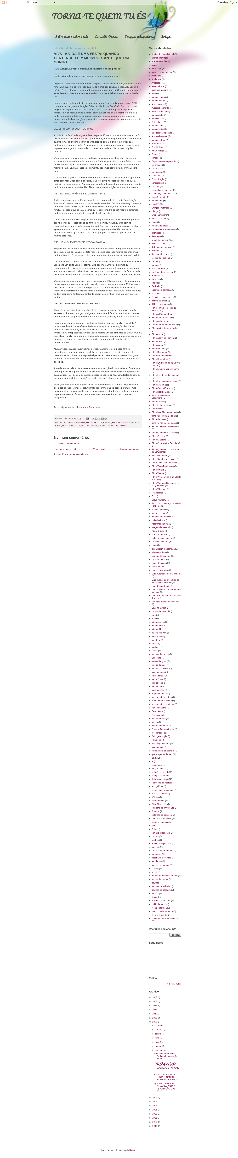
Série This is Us (159, 804)
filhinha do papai (159, 301)
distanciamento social (162, 247)
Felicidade (156, 293)
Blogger (132, 1150)
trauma (155, 872)
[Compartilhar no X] (99, 418)
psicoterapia (157, 747)
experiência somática (161, 290)
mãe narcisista (158, 625)
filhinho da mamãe (160, 304)
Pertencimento (121, 425)
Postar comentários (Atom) (75, 454)
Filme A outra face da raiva (164, 324)
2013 (155, 1110)
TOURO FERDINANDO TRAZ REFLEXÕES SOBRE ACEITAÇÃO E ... (166, 1067)
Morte (154, 643)
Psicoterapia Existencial (163, 751)
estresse (156, 279)
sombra (155, 836)
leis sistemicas (159, 559)
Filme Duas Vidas (160, 359)
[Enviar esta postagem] (87, 418)
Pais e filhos (157, 676)
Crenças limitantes (160, 208)
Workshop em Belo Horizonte (165, 918)
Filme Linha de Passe (162, 405)
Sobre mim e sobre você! (71, 36)
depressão (156, 233)
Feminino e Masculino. (162, 297)
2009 (155, 1126)
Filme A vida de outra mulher (165, 328)
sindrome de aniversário (163, 808)
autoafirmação (158, 100)
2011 (155, 1118)
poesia (155, 722)
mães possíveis (159, 633)
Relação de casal (160, 772)
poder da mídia (158, 718)
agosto (158, 1034)
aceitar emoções (159, 61)
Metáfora (156, 640)
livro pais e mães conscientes (166, 601)
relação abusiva (159, 768)
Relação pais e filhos (161, 775)
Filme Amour (157, 345)
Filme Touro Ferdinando (163, 466)
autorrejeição (158, 129)
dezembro (160, 1025)
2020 (155, 1014)
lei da (154, 545)
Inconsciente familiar (71, 425)
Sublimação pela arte (161, 843)
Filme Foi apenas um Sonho (165, 381)
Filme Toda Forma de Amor (164, 462)
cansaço (155, 158)
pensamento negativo (162, 697)
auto (154, 93)
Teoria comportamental (162, 850)
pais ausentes (158, 672)
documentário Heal (160, 254)
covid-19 (155, 204)
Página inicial (98, 449)
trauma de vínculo (160, 879)
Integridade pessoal (161, 527)
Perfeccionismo (159, 708)
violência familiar (159, 904)
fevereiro (159, 1050)
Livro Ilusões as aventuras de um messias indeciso (165, 581)
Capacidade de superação (164, 161)
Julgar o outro (158, 531)
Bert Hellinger (158, 147)
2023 (155, 1001)
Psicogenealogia (159, 736)
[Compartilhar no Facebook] (102, 418)
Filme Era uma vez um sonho (165, 369)
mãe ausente (158, 622)
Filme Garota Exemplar (162, 388)
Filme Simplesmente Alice (164, 459)
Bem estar (156, 143)
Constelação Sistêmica (162, 193)
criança (155, 211)
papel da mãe (158, 690)
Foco (154, 496)
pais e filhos (157, 679)
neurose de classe (160, 654)
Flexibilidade (157, 493)
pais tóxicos (157, 683)
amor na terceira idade (162, 72)
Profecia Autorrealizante (163, 729)
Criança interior (159, 215)
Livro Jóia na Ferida (161, 586)
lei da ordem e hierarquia (163, 549)
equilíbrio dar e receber (162, 272)
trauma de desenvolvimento (164, 875)
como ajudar (157, 168)
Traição (155, 868)
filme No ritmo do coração (164, 423)
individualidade (158, 520)
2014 (155, 1105)
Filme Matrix (157, 408)
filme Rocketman (159, 455)
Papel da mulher (159, 693)
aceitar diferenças (160, 58)
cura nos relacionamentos (164, 229)
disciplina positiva (160, 243)
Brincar (155, 154)
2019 (155, 1018)
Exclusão (107, 422)
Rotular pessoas (159, 793)
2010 (155, 1122)
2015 (155, 1101)
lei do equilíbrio (159, 552)
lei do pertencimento (161, 556)
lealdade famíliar (159, 534)
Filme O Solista (159, 440)
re (152, 761)
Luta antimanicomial (161, 611)
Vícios (155, 897)
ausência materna (160, 90)
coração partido (159, 197)
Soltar (154, 829)
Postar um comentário (68, 443)
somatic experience (161, 833)
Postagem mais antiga (130, 449)
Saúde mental (158, 800)
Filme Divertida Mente (162, 355)
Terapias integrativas (139, 36)
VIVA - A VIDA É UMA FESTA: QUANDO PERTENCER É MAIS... (167, 1077)
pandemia (156, 686)
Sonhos (155, 840)
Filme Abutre (157, 334)
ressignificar (157, 786)
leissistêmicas (158, 566)
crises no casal (159, 218)
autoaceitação (158, 97)
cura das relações (160, 226)
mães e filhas (158, 629)
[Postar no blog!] (96, 418)
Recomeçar (157, 765)
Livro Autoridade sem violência (166, 574)
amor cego (156, 68)
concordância (158, 183)
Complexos (157, 175)
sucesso (155, 847)
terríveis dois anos (160, 865)
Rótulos (155, 797)
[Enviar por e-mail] (93, 418)
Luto (154, 615)
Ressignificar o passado (163, 790)
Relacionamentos (160, 779)
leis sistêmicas (159, 563)
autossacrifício (158, 140)
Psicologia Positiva (161, 743)
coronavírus (157, 200)
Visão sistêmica (159, 908)
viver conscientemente (162, 911)
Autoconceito (158, 104)
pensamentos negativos (163, 704)
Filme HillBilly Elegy (161, 392)
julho (157, 1038)
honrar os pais (158, 513)
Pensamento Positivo (162, 700)
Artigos (166, 36)
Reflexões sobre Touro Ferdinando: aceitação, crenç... (166, 1056)
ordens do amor (159, 665)
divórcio (155, 250)
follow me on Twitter (172, 984)
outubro (159, 1029)
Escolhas (156, 275)
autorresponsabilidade (162, 133)
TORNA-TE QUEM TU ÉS (99, 16)
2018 (155, 1022)
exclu (154, 283)
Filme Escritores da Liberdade (166, 375)
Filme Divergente (159, 352)
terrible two (157, 861)
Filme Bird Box (158, 348)
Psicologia (156, 740)
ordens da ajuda (159, 661)
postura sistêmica (160, 725)
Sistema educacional (161, 822)
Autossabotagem (159, 136)
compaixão (157, 172)
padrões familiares (106, 425)
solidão (155, 825)
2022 (155, 1005)
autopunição (157, 125)
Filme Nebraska (159, 419)
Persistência (157, 711)
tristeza (155, 893)
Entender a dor (158, 268)
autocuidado (157, 115)
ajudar (154, 65)
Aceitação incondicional (163, 54)
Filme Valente (158, 473)
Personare (94, 407)
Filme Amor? (157, 341)
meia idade (157, 636)
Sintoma (155, 811)
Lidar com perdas (160, 570)
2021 (155, 1009)
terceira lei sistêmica (161, 858)
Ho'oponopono (158, 509)
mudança (156, 647)
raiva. (154, 758)
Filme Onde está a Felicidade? (166, 443)
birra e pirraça (158, 151)
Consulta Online (106, 36)
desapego (156, 236)
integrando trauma (160, 524)
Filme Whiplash (159, 489)
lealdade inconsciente (162, 538)
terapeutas (156, 854)
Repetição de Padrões (162, 783)
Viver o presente (159, 915)
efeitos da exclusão (161, 258)
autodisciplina (158, 118)
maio (157, 1042)
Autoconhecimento (160, 108)
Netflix (155, 650)
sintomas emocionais (161, 818)
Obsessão (156, 658)
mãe (154, 618)
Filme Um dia (158, 470)
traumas (155, 883)
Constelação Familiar (76, 422)
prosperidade (158, 733)
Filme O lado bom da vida (164, 432)
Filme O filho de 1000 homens (166, 426)
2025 (155, 997)
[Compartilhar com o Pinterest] (105, 418)
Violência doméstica (161, 900)
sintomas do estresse (162, 815)
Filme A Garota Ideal (161, 317)
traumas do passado (161, 890)
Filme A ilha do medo (161, 321)
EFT (154, 261)
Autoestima (157, 122)
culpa (154, 222)
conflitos (155, 186)
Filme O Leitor (158, 436)
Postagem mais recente (66, 449)
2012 (155, 1114)
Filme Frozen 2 (159, 385)
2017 (155, 1097)
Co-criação (157, 165)
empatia (155, 265)
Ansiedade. (157, 83)
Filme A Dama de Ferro (162, 314)
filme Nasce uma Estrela (163, 416)
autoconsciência (159, 111)
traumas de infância (161, 886)
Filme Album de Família (163, 338)
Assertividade (158, 86)
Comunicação (158, 179)
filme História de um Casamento (161, 396)
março (158, 1046)
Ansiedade (156, 79)
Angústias (156, 76)
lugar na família (159, 608)
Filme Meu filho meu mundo (165, 412)
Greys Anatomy (159, 500)
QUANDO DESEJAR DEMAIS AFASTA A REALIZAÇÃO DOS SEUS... (164, 1087)
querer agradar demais (162, 754)
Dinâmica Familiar (94, 422)
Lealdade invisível (89, 425)
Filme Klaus (157, 401)
